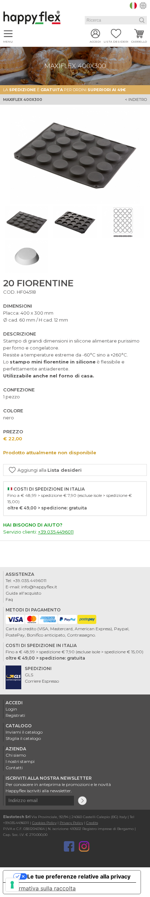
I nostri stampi (20, 761)
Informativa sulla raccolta (42, 888)
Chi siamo (16, 755)
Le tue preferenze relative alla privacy (78, 876)
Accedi (95, 41)
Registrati (15, 715)
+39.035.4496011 (56, 532)
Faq (9, 599)
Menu (8, 41)
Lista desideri (116, 41)
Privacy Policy (71, 823)
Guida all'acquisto (23, 593)
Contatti (14, 767)
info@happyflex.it (39, 586)
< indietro (136, 99)
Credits (92, 823)
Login (11, 709)
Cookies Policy (44, 823)
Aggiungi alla (49, 470)
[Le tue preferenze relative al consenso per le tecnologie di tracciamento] (12, 884)
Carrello (139, 41)
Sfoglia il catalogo (23, 738)
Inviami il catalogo (24, 732)
